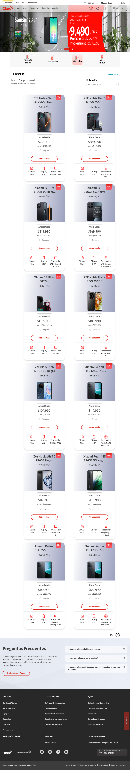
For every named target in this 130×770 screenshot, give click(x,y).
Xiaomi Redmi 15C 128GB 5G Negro (94, 548)
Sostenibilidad (51, 708)
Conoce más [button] (44, 159)
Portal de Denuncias (88, 765)
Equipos (6, 714)
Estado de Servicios (95, 725)
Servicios (20, 8)
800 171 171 (109, 753)
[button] (90, 8)
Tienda (32, 8)
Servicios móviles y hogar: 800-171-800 (103, 743)
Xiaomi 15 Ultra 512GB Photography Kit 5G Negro (44, 280)
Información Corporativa (55, 703)
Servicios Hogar (9, 708)
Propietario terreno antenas (56, 719)
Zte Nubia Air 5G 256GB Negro (44, 458)
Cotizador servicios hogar (98, 708)
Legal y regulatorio (118, 765)
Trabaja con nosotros (53, 725)
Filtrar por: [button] (19, 74)
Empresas (32, 3)
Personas (8, 3)
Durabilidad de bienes (96, 719)
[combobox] (102, 84)
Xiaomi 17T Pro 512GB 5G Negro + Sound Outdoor (44, 190)
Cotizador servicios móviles (98, 703)
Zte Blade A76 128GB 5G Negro (44, 369)
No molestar (92, 714)
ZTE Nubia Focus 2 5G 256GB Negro (95, 280)
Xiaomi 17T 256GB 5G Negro (94, 190)
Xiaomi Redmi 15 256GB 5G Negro (94, 458)
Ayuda (55, 8)
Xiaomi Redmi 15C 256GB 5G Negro (44, 548)
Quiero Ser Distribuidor (54, 714)
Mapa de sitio (71, 765)
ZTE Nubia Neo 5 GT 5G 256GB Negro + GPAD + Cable (95, 100)
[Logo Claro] (8, 8)
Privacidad (103, 765)
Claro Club (45, 8)
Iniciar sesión (50, 743)
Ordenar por (92, 80)
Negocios (20, 3)
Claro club (7, 719)
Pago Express (92, 3)
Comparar (45, 151)
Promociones (8, 730)
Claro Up (6, 725)
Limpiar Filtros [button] (113, 74)
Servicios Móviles (10, 703)
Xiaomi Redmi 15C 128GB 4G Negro (94, 369)
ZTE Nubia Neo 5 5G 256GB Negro (44, 100)
